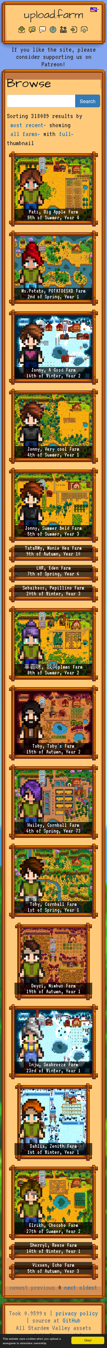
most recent (27, 125)
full (65, 133)
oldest (88, 1287)
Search (87, 101)
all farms (24, 133)
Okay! (88, 1340)
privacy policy (77, 1313)
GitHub (72, 1320)
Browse (29, 83)
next (70, 1287)
